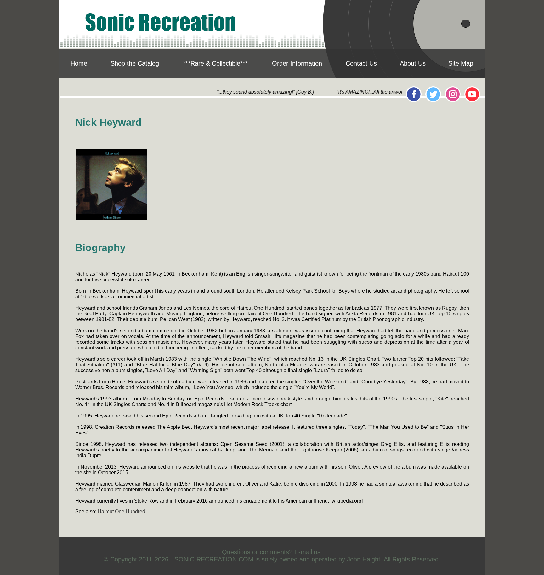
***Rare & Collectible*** (215, 63)
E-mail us (307, 552)
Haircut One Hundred (121, 511)
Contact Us (361, 63)
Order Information (297, 63)
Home (79, 63)
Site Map (460, 63)
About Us (413, 63)
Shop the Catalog (134, 63)
